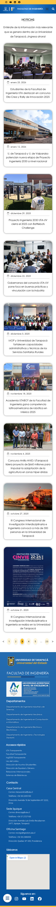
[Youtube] (10, 2)
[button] (47, 9)
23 (47, 640)
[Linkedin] (15, 2)
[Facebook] (19, 2)
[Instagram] (6, 2)
